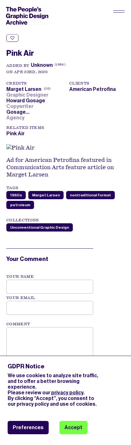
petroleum (20, 205)
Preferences (28, 427)
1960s (16, 195)
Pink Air (15, 133)
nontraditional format (90, 195)
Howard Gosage (26, 101)
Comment (18, 324)
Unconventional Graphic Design (39, 227)
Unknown (42, 65)
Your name (20, 276)
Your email (20, 298)
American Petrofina (92, 89)
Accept (73, 427)
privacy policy (67, 393)
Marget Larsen (27, 89)
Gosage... (18, 112)
